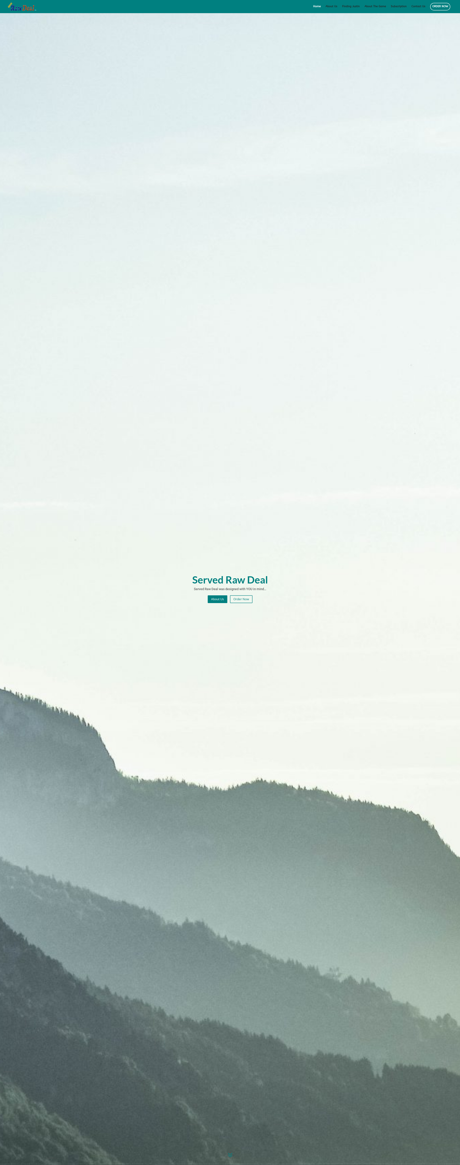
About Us (331, 6)
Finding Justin (351, 6)
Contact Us (418, 6)
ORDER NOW (440, 6)
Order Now (241, 599)
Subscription (399, 6)
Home (317, 6)
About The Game (375, 6)
